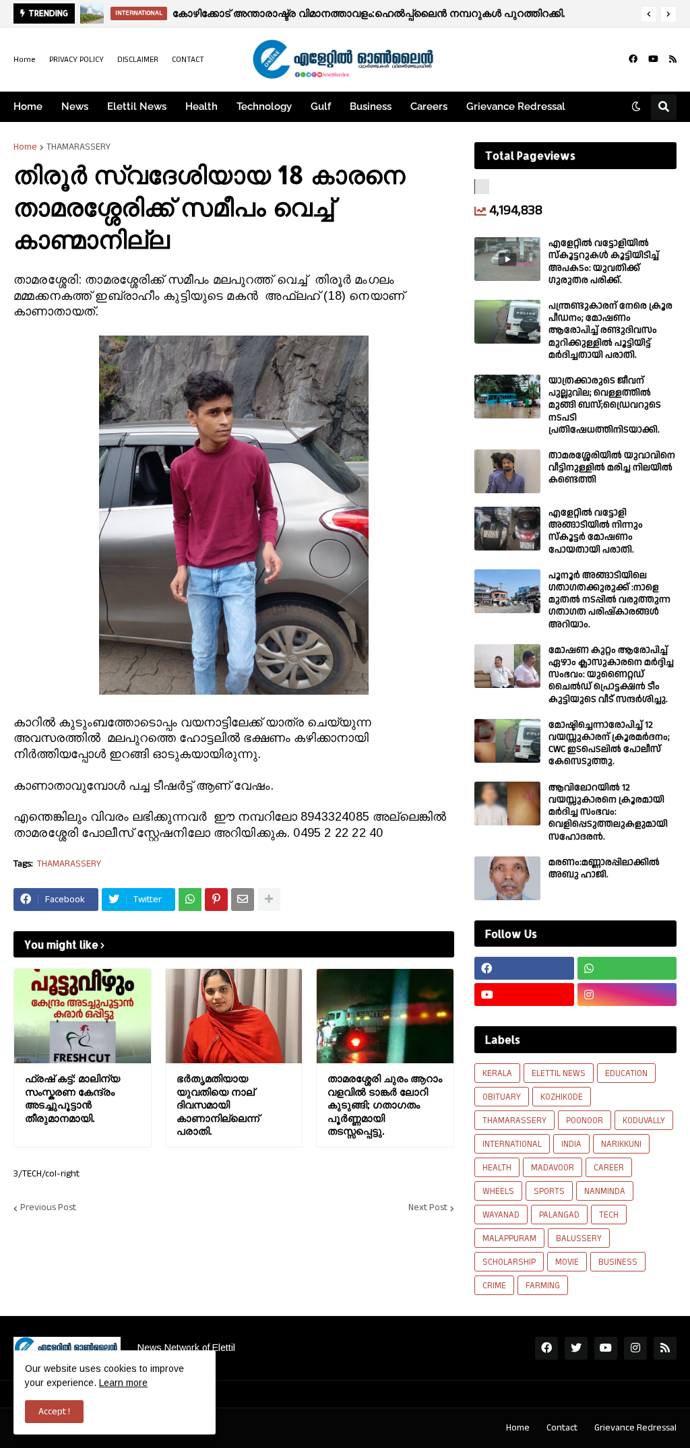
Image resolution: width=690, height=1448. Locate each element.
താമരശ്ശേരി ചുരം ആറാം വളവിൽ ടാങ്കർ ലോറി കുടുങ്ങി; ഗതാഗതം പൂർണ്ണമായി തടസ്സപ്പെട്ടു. (384, 1104)
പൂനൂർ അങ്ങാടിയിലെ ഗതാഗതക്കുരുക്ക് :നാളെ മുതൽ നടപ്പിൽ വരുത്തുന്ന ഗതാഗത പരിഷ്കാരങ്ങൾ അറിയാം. (609, 600)
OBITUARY (501, 1097)
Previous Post (48, 1208)
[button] (649, 14)
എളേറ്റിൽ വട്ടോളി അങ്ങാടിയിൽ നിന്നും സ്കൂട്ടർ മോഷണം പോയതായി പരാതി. (595, 531)
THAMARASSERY (78, 147)
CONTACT (188, 59)
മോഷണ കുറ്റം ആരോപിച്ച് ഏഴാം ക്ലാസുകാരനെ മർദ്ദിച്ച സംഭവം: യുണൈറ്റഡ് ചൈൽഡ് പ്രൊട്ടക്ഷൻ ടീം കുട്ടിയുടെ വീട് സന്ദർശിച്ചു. (611, 674)
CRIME (494, 1286)
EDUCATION (626, 1073)
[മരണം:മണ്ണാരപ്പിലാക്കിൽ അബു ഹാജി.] (507, 878)
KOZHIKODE (561, 1097)
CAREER (609, 1168)
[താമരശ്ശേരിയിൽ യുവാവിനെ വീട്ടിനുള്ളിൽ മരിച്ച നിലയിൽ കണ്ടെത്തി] (507, 471)
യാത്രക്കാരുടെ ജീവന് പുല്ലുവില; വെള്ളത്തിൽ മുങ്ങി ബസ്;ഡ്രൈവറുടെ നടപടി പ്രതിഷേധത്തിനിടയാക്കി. (604, 405)
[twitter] (576, 1348)
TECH (609, 1215)
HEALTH (496, 1168)
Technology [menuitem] (264, 106)
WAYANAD (501, 1215)
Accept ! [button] (54, 1411)
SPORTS (549, 1191)
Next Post (427, 1208)
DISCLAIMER (137, 59)
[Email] (242, 899)
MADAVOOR (552, 1168)
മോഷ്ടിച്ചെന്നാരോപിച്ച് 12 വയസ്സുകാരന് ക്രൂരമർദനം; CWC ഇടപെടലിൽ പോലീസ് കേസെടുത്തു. (609, 743)
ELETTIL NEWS (559, 1073)
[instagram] (627, 994)
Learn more (123, 1382)
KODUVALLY (644, 1120)
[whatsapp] (627, 968)
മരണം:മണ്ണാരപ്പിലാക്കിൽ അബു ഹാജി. (604, 868)
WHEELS (498, 1191)
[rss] (673, 59)
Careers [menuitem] (428, 106)
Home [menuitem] (27, 106)
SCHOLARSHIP (509, 1262)
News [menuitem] (74, 106)
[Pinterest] (216, 899)
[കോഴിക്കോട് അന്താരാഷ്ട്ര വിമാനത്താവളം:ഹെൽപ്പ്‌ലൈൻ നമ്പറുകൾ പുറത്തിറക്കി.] (92, 13)
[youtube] (653, 59)
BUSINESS (617, 1262)
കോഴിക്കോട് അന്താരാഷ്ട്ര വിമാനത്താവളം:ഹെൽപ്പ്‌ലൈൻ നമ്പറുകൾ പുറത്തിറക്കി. (368, 13)
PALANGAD (559, 1215)
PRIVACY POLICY (76, 59)
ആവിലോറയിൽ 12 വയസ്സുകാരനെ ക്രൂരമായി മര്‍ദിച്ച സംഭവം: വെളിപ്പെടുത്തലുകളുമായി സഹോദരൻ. (608, 812)
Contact (561, 1428)
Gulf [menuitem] (321, 106)
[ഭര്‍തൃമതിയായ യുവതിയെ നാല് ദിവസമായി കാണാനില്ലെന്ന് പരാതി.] (234, 1016)
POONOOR (584, 1120)
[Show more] (268, 899)
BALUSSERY (579, 1238)
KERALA (497, 1073)
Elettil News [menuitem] (136, 106)
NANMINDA (604, 1191)
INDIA (571, 1144)
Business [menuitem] (370, 106)
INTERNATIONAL (512, 1144)
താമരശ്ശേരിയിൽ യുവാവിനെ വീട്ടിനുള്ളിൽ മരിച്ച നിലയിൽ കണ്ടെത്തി (611, 467)
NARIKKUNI (621, 1144)
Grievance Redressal (635, 1428)
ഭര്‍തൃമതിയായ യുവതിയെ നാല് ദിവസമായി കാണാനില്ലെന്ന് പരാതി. (218, 1104)
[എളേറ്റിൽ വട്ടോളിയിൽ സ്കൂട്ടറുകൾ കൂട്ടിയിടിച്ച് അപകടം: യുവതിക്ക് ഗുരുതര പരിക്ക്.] (507, 259)
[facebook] (633, 59)
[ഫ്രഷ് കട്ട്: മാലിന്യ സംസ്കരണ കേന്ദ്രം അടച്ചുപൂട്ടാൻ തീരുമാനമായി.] (82, 1016)
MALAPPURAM (509, 1238)
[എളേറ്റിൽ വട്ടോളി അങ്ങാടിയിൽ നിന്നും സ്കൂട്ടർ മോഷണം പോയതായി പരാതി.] (507, 528)
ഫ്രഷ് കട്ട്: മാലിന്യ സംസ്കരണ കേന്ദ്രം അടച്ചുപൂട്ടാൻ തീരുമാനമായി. (72, 1098)
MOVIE (567, 1262)
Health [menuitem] (201, 106)
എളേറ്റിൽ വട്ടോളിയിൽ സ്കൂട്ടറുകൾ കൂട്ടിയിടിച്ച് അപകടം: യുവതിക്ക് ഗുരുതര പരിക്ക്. (603, 261)
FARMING (543, 1286)
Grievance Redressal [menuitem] (515, 106)
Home (24, 59)
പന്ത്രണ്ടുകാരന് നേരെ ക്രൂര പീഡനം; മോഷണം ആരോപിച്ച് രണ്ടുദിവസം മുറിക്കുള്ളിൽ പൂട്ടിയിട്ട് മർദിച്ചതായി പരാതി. (610, 330)
